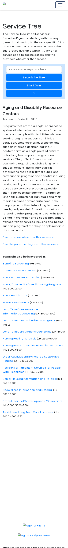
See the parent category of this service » (31, 244)
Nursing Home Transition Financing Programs (33, 345)
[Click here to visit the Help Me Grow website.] (34, 535)
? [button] (34, 93)
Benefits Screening (16, 263)
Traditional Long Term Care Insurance (28, 412)
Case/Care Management (19, 270)
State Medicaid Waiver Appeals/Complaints (32, 401)
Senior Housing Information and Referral (30, 378)
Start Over (34, 85)
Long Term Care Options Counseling (27, 331)
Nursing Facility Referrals (19, 338)
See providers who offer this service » (28, 237)
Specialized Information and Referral (27, 390)
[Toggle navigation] (60, 4)
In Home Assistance (16, 302)
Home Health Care (15, 295)
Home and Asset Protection (22, 277)
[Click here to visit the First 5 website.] (34, 525)
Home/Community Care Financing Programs (32, 284)
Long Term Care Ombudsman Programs (29, 320)
